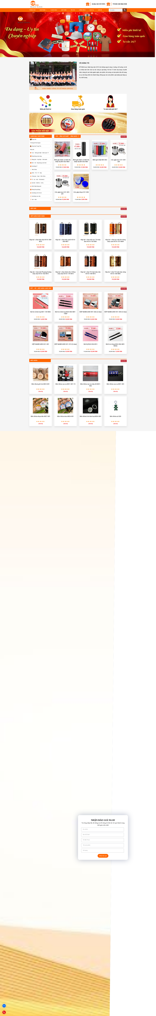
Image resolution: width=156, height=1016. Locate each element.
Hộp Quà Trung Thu (36, 146)
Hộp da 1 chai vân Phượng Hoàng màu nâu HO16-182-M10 (40, 273)
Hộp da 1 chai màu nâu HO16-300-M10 (40, 240)
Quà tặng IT (34, 166)
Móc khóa (34, 169)
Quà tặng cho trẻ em (37, 192)
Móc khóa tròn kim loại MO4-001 (90, 416)
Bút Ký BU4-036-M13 (90, 344)
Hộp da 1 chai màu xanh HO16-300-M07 (65, 240)
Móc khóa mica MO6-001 (65, 416)
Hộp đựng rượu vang (37, 156)
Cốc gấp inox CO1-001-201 (62, 193)
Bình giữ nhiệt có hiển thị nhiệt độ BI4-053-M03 (62, 160)
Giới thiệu (64, 10)
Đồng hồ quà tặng (36, 189)
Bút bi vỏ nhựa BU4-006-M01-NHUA (115, 345)
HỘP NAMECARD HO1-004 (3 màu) (115, 312)
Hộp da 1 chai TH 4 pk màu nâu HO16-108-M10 (91, 273)
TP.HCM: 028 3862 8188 (120, 4)
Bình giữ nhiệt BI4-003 (100, 160)
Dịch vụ (92, 10)
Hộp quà (32, 149)
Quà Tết (34, 139)
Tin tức (73, 10)
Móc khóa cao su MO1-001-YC (65, 384)
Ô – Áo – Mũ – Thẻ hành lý (38, 179)
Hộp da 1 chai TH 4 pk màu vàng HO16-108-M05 (115, 273)
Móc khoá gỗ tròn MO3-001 (41, 384)
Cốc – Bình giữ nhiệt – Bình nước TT (40, 152)
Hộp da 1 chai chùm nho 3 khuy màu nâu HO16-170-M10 (65, 273)
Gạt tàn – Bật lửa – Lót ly (37, 182)
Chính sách (82, 10)
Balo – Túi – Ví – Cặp (37, 172)
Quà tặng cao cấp (36, 196)
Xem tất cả (123, 136)
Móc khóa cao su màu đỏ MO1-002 (90, 385)
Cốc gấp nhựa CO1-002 (81, 192)
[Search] (125, 10)
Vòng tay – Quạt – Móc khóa (38, 176)
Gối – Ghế (34, 199)
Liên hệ (100, 10)
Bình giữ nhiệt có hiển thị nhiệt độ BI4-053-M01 (81, 160)
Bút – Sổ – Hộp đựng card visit (39, 162)
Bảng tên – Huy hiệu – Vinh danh (39, 159)
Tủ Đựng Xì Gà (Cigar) (35, 142)
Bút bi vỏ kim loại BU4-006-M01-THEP (65, 312)
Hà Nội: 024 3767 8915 (98, 4)
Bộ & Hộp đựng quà (36, 186)
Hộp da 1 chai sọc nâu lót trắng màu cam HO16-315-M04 (115, 240)
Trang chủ (32, 10)
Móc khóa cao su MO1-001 (115, 384)
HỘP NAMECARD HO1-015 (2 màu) (65, 344)
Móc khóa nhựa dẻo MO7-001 (40, 416)
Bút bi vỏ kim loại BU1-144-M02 (40, 312)
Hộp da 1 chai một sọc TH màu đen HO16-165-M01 (90, 240)
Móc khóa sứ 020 (115, 416)
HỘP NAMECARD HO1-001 (40, 344)
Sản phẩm (42, 10)
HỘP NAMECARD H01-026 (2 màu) (90, 312)
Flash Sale (54, 10)
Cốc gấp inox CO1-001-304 (118, 160)
